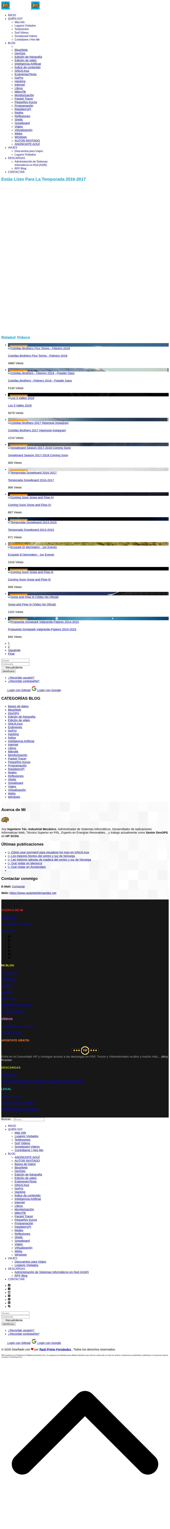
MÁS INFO (8, 930)
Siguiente (14, 650)
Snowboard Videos (26, 36)
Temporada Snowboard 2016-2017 (31, 480)
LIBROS (6, 985)
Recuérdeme (14, 667)
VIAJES (12, 147)
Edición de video (26, 60)
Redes (19, 112)
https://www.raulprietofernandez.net (32, 893)
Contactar (18, 886)
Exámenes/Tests (26, 74)
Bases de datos (18, 706)
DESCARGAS (16, 158)
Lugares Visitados (25, 25)
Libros (19, 88)
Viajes (19, 126)
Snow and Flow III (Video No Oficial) (32, 604)
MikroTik (20, 91)
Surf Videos (21, 32)
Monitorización (24, 95)
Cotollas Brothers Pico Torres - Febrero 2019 (37, 355)
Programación (24, 105)
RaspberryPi (23, 109)
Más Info (20, 22)
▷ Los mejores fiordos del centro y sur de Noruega (41, 856)
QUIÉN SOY (15, 18)
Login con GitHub (19, 690)
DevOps (20, 53)
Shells (19, 119)
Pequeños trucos (26, 102)
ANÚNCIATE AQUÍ (27, 144)
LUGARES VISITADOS (16, 924)
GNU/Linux (22, 71)
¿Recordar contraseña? (23, 681)
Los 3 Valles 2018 (20, 405)
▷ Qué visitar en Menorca (25, 863)
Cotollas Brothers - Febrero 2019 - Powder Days (40, 380)
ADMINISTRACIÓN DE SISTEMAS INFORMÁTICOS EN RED (42, 1081)
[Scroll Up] (85, 1526)
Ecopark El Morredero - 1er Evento (31, 554)
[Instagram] (9, 947)
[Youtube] (9, 944)
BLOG (11, 43)
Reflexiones (22, 116)
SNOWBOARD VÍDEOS (17, 1026)
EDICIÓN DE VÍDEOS (16, 1005)
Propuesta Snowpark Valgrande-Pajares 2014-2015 (42, 629)
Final (11, 653)
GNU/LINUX (9, 972)
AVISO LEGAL (11, 1096)
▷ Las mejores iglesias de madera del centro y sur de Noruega (49, 859)
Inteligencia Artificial (28, 64)
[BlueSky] (9, 958)
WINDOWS (8, 998)
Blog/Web (21, 50)
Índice (12, 737)
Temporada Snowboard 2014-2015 (31, 529)
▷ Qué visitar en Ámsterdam (27, 867)
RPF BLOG (8, 1075)
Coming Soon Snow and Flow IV (29, 505)
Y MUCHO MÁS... (13, 1011)
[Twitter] (9, 940)
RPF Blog (20, 168)
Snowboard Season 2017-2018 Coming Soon (38, 455)
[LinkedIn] (9, 954)
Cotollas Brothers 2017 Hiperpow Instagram (37, 430)
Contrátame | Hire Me (27, 39)
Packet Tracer (24, 98)
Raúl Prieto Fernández (56, 1349)
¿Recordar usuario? (21, 677)
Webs (18, 133)
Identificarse (8, 671)
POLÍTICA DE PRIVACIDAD (20, 1109)
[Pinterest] (9, 951)
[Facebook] (9, 937)
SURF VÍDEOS (11, 1033)
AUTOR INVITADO (27, 140)
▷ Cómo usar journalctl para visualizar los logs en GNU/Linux (48, 852)
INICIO (12, 15)
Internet (20, 84)
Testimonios (22, 29)
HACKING (8, 979)
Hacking (20, 81)
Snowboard (22, 123)
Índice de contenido (28, 67)
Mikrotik (13, 751)
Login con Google (49, 690)
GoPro (19, 77)
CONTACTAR (16, 172)
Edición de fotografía (28, 57)
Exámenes (15, 727)
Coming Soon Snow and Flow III (29, 579)
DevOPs (13, 713)
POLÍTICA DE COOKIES (17, 1103)
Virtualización (23, 130)
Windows (21, 137)
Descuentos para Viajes (29, 151)
